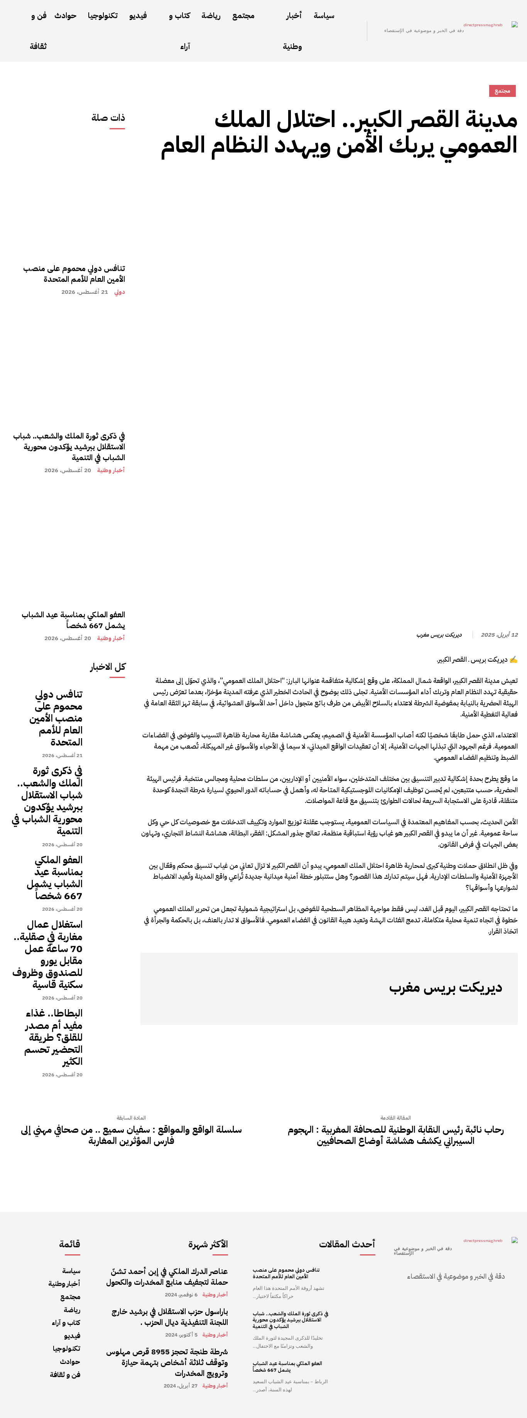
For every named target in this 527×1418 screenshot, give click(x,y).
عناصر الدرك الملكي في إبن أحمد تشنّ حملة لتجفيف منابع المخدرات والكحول (167, 1277)
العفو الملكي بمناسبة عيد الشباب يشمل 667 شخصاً (73, 620)
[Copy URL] (510, 180)
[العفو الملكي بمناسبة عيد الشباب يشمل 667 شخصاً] (67, 543)
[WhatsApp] (474, 180)
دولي (119, 292)
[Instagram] (485, 1007)
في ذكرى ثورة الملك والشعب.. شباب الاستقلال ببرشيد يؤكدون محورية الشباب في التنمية (69, 446)
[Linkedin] (421, 180)
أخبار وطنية (111, 470)
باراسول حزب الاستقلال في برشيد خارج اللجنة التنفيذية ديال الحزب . (169, 1317)
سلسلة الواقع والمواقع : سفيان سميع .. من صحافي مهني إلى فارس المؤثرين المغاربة (131, 1135)
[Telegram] (439, 180)
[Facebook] (492, 180)
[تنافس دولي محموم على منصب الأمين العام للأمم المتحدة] (67, 197)
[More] (385, 180)
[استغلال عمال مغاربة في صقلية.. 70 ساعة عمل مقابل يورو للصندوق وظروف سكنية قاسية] (107, 935)
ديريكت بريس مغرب (438, 634)
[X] (457, 180)
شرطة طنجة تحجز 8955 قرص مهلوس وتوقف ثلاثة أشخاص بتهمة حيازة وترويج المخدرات (167, 1362)
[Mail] (462, 1007)
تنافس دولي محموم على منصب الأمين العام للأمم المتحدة (74, 274)
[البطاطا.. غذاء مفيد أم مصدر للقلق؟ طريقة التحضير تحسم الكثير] (107, 1024)
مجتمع (502, 90)
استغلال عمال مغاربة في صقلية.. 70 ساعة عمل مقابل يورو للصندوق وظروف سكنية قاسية (47, 954)
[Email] (403, 180)
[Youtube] (427, 1007)
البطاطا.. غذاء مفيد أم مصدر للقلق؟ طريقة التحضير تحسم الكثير (53, 1037)
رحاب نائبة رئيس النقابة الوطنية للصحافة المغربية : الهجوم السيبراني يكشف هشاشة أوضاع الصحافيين (396, 1135)
